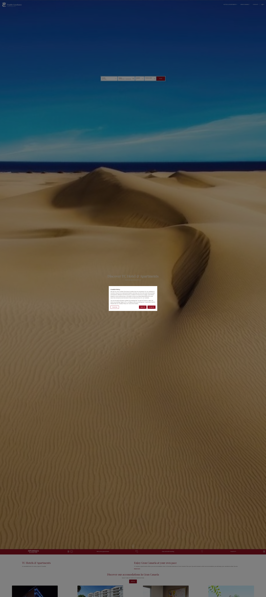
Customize (114, 307)
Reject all (143, 307)
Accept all (151, 307)
